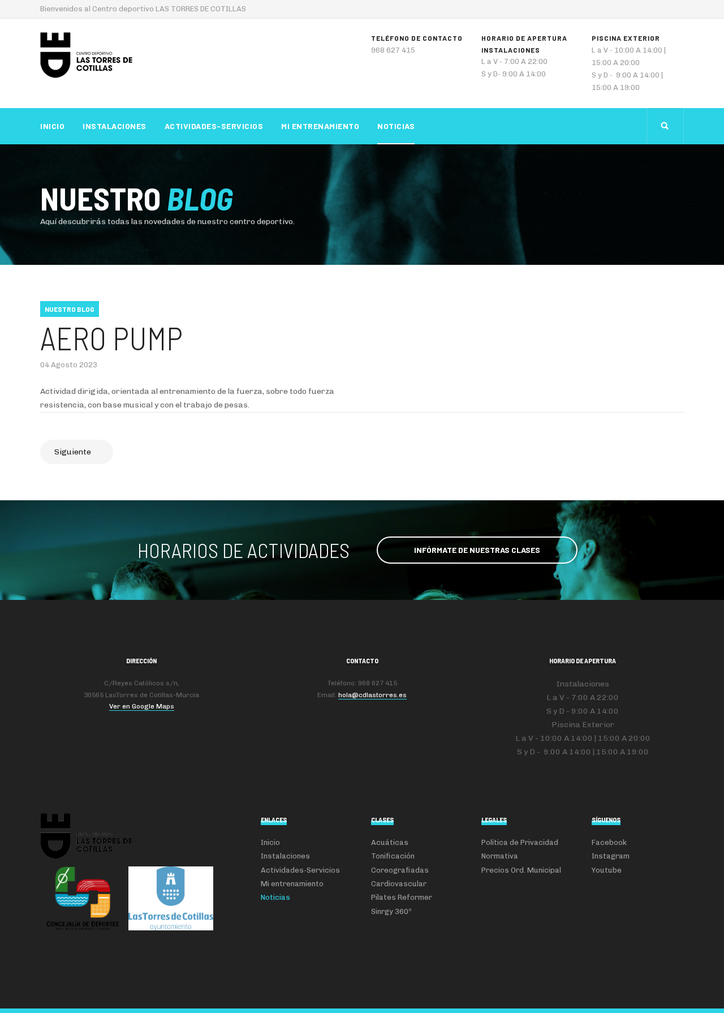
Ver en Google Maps (141, 706)
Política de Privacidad (519, 842)
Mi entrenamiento (320, 126)
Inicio (52, 126)
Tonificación (393, 856)
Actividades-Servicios (214, 126)
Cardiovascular (398, 883)
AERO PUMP (111, 338)
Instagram (611, 856)
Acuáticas (389, 842)
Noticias (396, 126)
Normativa (499, 856)
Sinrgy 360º (391, 911)
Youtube (607, 870)
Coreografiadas (400, 870)
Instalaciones (114, 126)
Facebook (609, 842)
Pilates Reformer (401, 897)
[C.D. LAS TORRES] (86, 55)
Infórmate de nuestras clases (477, 550)
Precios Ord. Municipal (521, 870)
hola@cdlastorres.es (372, 695)
